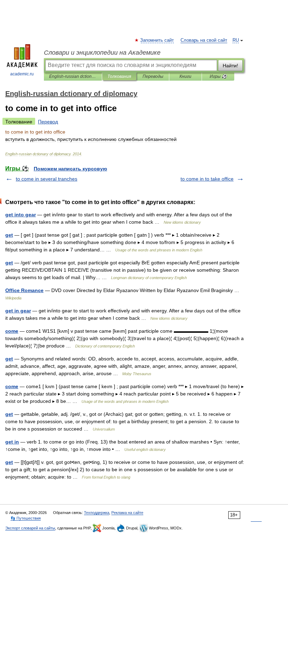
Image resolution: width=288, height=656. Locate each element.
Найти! (230, 65)
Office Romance (24, 290)
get (9, 235)
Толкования (119, 76)
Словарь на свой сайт (204, 40)
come (11, 331)
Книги (185, 76)
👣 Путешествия (26, 518)
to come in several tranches (46, 179)
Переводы (153, 76)
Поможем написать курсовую (70, 168)
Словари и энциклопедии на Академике (102, 52)
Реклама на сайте (127, 512)
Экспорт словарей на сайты (30, 528)
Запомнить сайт (157, 40)
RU (236, 40)
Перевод (48, 121)
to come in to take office (207, 179)
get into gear (20, 214)
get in (12, 442)
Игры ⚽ (218, 76)
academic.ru (22, 74)
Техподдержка (96, 512)
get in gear (18, 310)
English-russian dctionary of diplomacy (73, 76)
